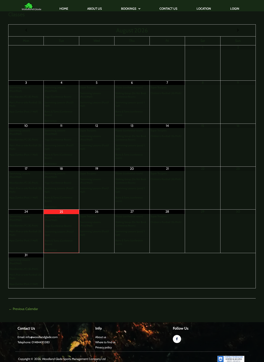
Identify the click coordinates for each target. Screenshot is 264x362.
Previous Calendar (23, 309)
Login (234, 9)
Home (63, 9)
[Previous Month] (26, 30)
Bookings (128, 9)
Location (204, 9)
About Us (94, 9)
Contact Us (168, 9)
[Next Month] (238, 30)
